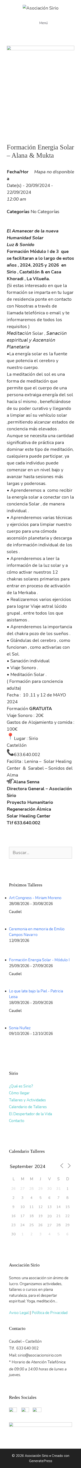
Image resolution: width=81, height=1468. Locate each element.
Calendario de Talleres (28, 1107)
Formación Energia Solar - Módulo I (39, 960)
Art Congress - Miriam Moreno (35, 897)
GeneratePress (40, 1461)
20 (49, 1216)
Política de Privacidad (50, 1312)
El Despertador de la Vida (30, 1114)
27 (49, 1225)
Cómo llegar (19, 1093)
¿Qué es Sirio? (21, 1086)
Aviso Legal (19, 1312)
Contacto (16, 1120)
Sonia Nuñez (20, 1028)
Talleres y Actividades (27, 1100)
